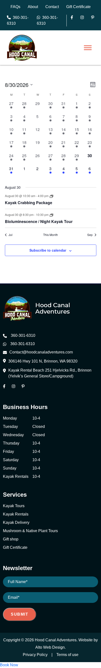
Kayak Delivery (16, 522)
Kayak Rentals (15, 514)
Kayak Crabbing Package (28, 202)
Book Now (9, 665)
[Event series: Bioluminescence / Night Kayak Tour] (51, 214)
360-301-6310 (17, 20)
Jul (11, 235)
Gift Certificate (78, 7)
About (33, 7)
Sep (90, 235)
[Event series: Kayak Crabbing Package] (51, 196)
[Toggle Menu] (88, 48)
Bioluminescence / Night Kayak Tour (39, 221)
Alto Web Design (50, 647)
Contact (52, 7)
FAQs (15, 7)
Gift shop (10, 539)
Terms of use (67, 655)
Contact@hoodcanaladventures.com (41, 352)
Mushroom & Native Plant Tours (30, 531)
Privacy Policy (35, 655)
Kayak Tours (14, 506)
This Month (50, 235)
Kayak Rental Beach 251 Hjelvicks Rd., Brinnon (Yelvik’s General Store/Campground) (49, 373)
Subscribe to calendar (47, 250)
